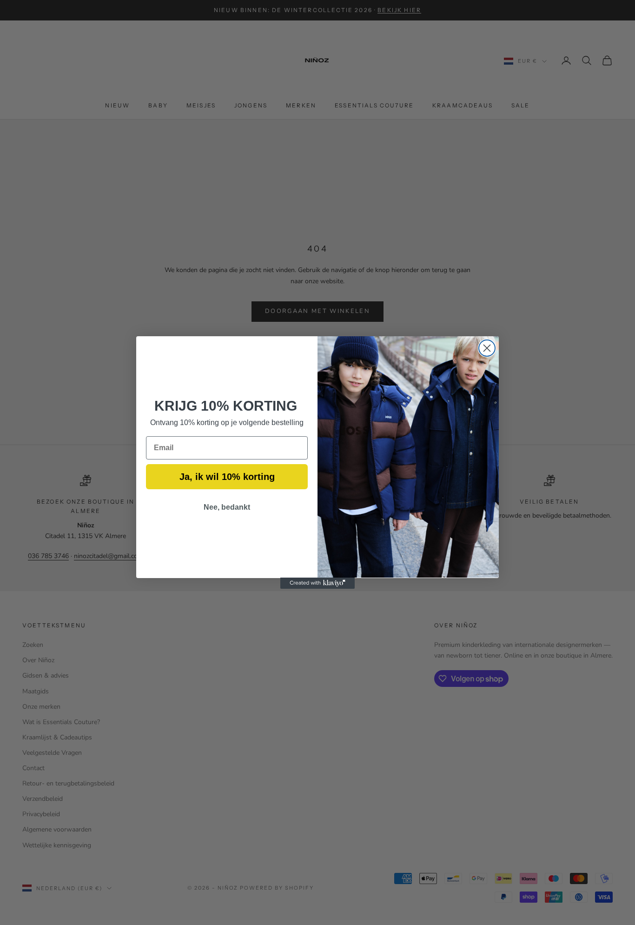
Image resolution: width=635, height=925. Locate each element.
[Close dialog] (487, 348)
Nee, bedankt (227, 507)
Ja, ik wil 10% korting (227, 476)
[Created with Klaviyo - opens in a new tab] (317, 583)
